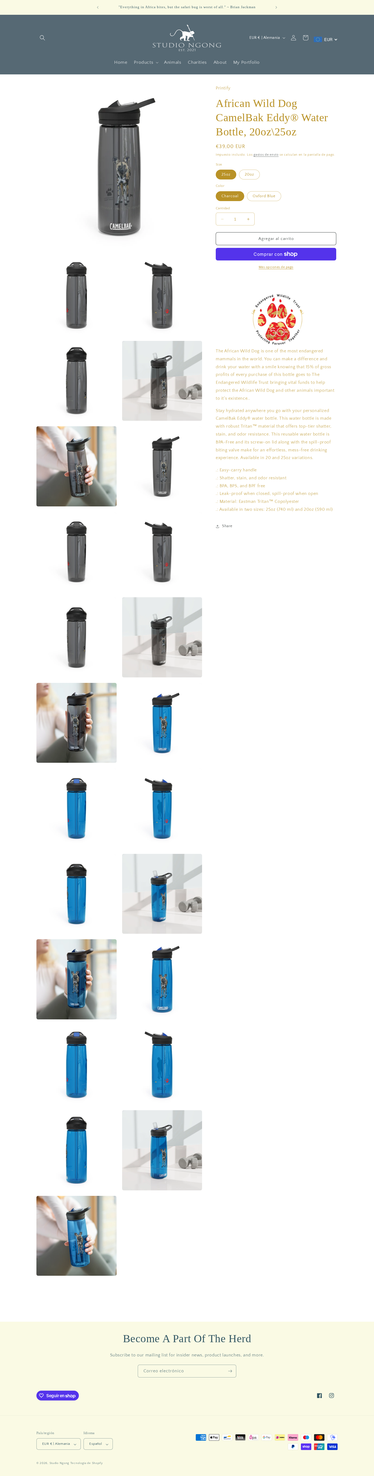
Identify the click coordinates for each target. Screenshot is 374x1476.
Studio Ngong (59, 1463)
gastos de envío (266, 154)
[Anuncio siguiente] (276, 7)
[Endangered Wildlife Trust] (277, 318)
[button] (42, 38)
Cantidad (223, 208)
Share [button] (227, 526)
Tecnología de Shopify (86, 1463)
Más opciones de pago (276, 267)
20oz (249, 174)
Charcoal (229, 196)
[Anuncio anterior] (98, 7)
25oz (226, 174)
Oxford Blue (264, 196)
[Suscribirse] (230, 1371)
